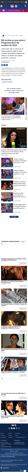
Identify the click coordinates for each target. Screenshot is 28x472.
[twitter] (9, 428)
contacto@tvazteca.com (19, 442)
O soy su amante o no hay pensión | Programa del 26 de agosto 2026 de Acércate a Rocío (11, 117)
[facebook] (17, 428)
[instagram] (12, 428)
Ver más (14, 217)
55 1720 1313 (16, 443)
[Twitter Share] (4, 65)
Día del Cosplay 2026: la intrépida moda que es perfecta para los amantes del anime (20, 206)
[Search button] (25, 6)
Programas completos (7, 81)
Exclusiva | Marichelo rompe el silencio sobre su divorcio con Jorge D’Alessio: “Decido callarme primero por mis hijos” (13, 151)
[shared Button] (7, 65)
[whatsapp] (19, 428)
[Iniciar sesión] (26, 2)
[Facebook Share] (2, 65)
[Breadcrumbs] (3, 36)
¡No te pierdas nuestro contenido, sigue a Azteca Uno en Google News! (14, 90)
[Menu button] (2, 6)
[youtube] (14, 428)
